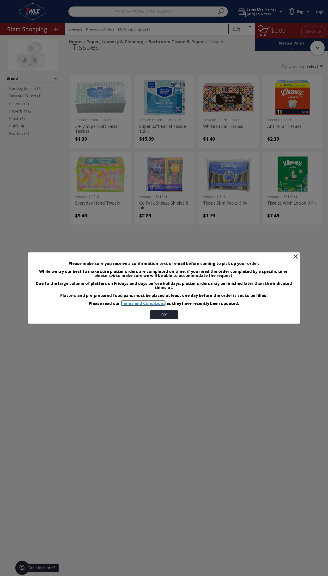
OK (164, 315)
